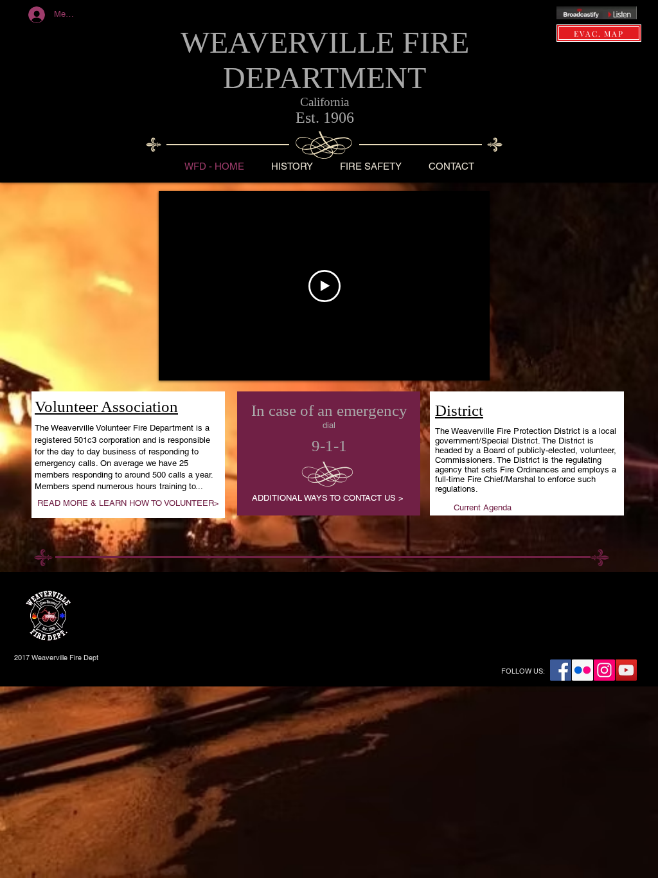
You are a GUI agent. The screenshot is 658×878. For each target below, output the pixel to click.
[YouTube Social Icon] (626, 670)
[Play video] (324, 286)
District (459, 410)
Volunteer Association (106, 406)
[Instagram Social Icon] (604, 670)
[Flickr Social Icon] (582, 670)
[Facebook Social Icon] (560, 670)
